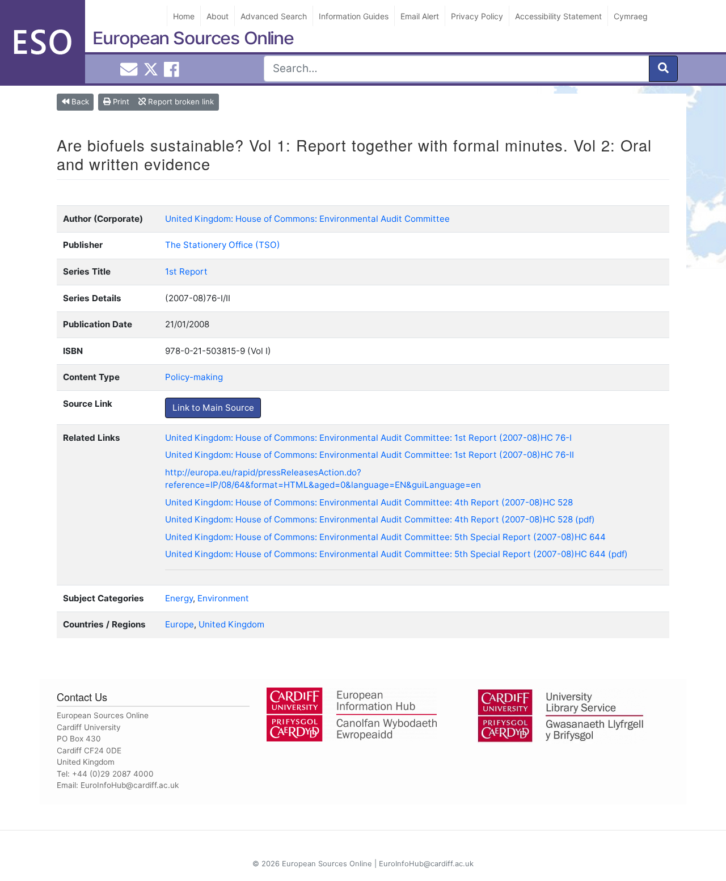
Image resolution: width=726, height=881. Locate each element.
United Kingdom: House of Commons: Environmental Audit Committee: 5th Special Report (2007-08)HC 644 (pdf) (396, 554)
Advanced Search (273, 16)
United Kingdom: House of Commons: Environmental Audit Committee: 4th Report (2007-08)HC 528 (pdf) (380, 519)
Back (79, 101)
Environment (223, 598)
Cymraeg (631, 16)
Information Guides (354, 16)
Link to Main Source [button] (213, 407)
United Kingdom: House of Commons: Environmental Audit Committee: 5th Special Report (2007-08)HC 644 (385, 537)
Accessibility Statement (558, 16)
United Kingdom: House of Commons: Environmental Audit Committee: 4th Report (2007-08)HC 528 (369, 502)
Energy (179, 598)
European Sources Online (193, 38)
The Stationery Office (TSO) (222, 244)
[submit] (663, 69)
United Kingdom (231, 624)
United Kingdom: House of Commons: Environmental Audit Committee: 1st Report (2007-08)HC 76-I (368, 437)
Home (184, 16)
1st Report (186, 271)
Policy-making (194, 377)
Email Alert (419, 16)
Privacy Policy (477, 16)
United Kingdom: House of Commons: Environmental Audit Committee (307, 218)
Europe (179, 624)
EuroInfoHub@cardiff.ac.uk (130, 785)
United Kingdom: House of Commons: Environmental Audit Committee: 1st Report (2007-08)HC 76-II (369, 454)
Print (120, 101)
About (217, 16)
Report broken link (180, 101)
